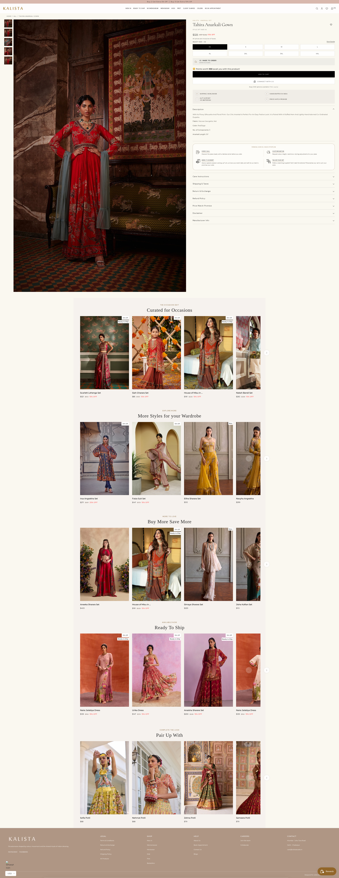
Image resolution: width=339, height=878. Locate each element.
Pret (148, 859)
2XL (245, 54)
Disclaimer (198, 213)
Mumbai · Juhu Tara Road (296, 840)
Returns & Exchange (107, 845)
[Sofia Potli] (104, 777)
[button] (153, 8)
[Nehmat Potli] (156, 777)
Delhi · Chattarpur (293, 845)
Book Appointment (201, 845)
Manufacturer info (201, 220)
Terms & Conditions (107, 840)
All (15, 16)
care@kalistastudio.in (294, 849)
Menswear (151, 849)
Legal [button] (103, 836)
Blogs (196, 854)
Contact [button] (291, 836)
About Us (197, 840)
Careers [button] (244, 836)
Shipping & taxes (201, 184)
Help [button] (196, 836)
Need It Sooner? (208, 160)
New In (149, 840)
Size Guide (331, 41)
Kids (148, 854)
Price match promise (202, 206)
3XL (281, 54)
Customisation (278, 151)
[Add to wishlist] (331, 24)
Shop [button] (149, 836)
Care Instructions (201, 176)
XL (210, 54)
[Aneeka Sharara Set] (104, 564)
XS (210, 47)
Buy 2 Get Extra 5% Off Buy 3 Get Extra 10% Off (169, 2)
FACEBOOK (23, 852)
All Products (104, 859)
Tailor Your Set (278, 160)
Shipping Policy (105, 854)
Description (198, 109)
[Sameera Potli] (260, 777)
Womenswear (152, 845)
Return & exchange (202, 191)
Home (9, 16)
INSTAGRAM (12, 852)
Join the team (245, 840)
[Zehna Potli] (208, 777)
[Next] (267, 353)
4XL (317, 54)
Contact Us (198, 849)
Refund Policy (105, 849)
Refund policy (199, 198)
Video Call (206, 151)
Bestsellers (151, 863)
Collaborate (244, 845)
